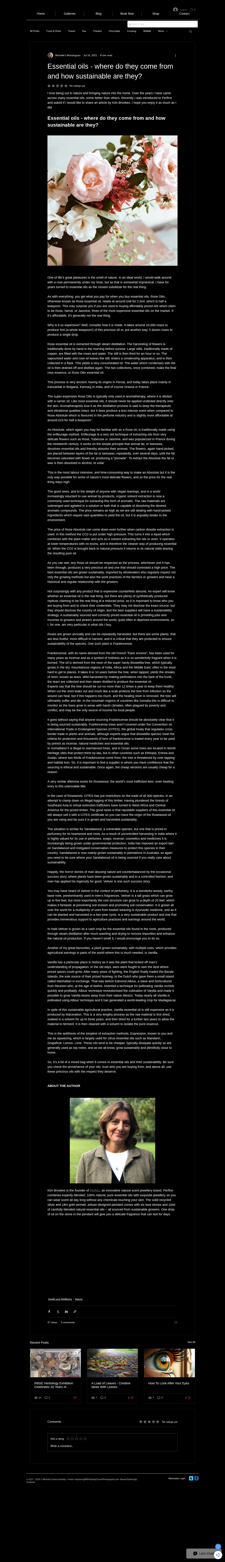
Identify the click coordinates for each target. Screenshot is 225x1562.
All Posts (34, 31)
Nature (79, 1299)
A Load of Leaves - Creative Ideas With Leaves (110, 1385)
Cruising (131, 31)
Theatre (97, 31)
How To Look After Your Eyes (168, 1383)
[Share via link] (75, 1311)
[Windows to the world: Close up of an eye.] (169, 1363)
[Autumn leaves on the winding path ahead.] (112, 1363)
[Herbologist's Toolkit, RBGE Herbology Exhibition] (55, 1363)
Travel (71, 31)
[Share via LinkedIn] (66, 1311)
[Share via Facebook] (49, 1311)
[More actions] (175, 55)
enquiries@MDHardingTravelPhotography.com (96, 1479)
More (161, 31)
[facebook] (196, 1478)
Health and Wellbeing (60, 1299)
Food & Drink (53, 31)
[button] (194, 9)
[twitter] (191, 1478)
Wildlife (147, 31)
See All (191, 1342)
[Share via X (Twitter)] (57, 1311)
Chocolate (114, 31)
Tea (84, 31)
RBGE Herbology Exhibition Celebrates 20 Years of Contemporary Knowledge (53, 1385)
